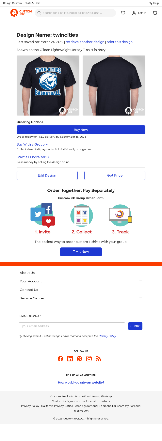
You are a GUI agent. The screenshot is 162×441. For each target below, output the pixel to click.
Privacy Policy (30, 406)
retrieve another (85, 42)
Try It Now (81, 252)
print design (120, 42)
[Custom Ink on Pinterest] (79, 360)
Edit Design (47, 175)
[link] (21, 13)
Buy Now (81, 130)
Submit (135, 326)
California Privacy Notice (57, 406)
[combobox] (75, 13)
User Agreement (86, 406)
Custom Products (61, 396)
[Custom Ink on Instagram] (89, 360)
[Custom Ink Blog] (98, 360)
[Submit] (39, 13)
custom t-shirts (100, 401)
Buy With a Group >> (33, 144)
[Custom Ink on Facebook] (60, 360)
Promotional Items (87, 396)
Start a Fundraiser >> (33, 157)
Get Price (115, 175)
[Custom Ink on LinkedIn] (70, 360)
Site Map (106, 396)
